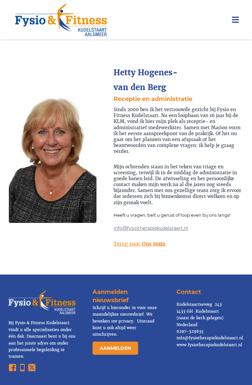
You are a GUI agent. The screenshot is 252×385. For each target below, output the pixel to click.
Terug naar (139, 244)
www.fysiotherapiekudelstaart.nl (209, 345)
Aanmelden (115, 348)
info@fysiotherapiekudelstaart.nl (151, 228)
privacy (125, 321)
